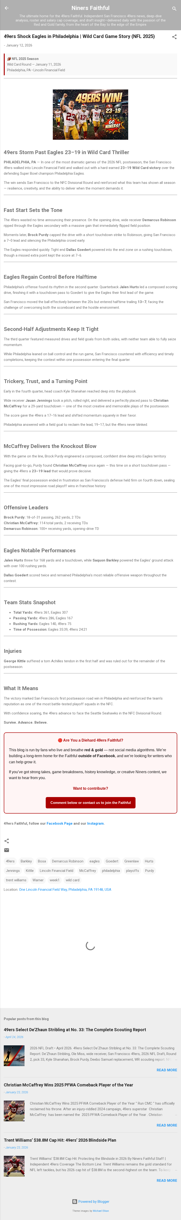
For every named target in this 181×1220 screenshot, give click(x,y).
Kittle (30, 871)
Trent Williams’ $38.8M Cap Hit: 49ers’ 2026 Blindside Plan (60, 1140)
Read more (167, 1070)
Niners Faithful (90, 8)
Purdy (149, 871)
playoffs (132, 871)
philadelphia (111, 871)
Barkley (26, 861)
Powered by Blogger (93, 1201)
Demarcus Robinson (67, 861)
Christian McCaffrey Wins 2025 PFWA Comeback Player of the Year (68, 1084)
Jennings (13, 871)
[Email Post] (6, 852)
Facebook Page (60, 823)
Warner (38, 880)
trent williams (16, 880)
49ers (10, 861)
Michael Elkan (101, 1210)
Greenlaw (131, 861)
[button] (174, 37)
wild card (72, 880)
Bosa (42, 861)
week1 (55, 880)
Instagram (95, 823)
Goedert (112, 861)
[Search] (174, 9)
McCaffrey (87, 871)
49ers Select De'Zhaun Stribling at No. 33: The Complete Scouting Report (75, 1029)
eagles (95, 861)
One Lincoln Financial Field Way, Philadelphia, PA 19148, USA (65, 889)
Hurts (149, 861)
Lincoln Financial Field (56, 871)
